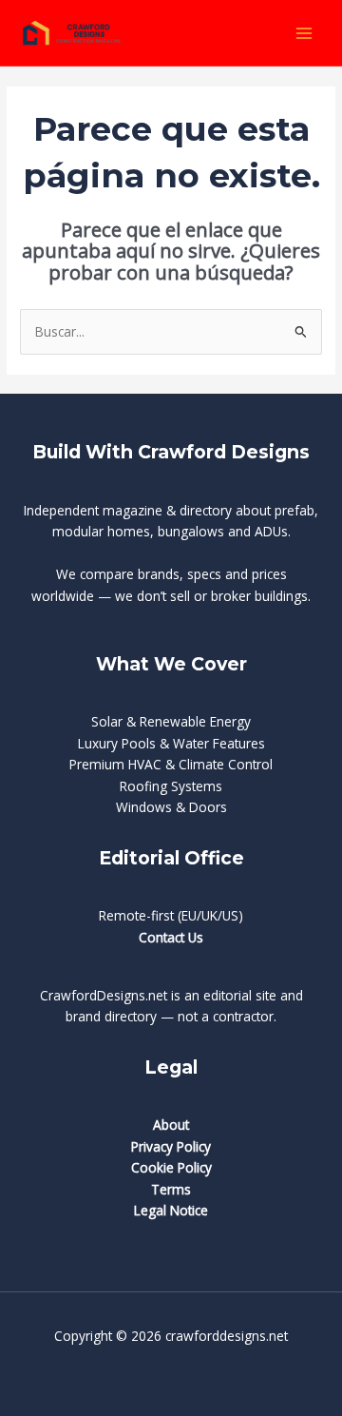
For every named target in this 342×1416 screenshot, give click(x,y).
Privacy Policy (171, 1146)
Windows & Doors (171, 807)
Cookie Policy (171, 1167)
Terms (171, 1189)
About (171, 1124)
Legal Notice (171, 1210)
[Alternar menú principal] (304, 32)
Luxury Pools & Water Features (171, 743)
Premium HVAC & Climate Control (171, 764)
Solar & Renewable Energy (171, 721)
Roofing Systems (171, 786)
